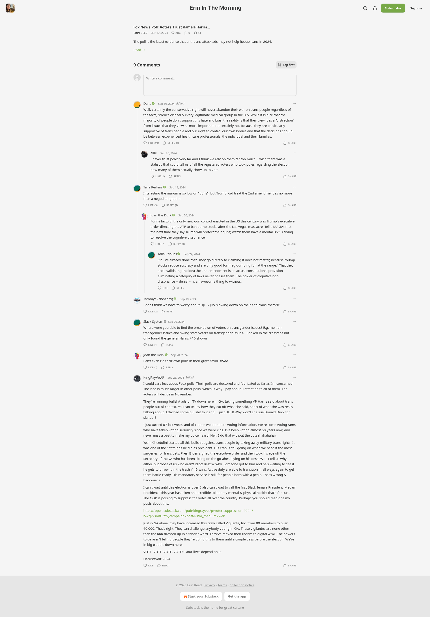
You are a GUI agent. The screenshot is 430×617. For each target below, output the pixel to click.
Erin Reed (140, 32)
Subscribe (393, 8)
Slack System (153, 321)
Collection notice (242, 585)
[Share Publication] (374, 8)
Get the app (237, 596)
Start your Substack (203, 596)
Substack (193, 607)
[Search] (365, 8)
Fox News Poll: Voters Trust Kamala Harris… (171, 27)
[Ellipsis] (294, 103)
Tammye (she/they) (158, 299)
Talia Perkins (153, 187)
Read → (139, 49)
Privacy (209, 585)
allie (153, 153)
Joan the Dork (161, 215)
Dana (147, 103)
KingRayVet (152, 377)
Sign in (416, 8)
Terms (222, 585)
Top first (289, 65)
